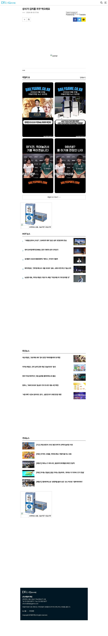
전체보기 (83, 78)
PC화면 (31, 611)
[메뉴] (105, 2)
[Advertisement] (54, 37)
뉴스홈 (24, 611)
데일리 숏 (26, 77)
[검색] (101, 2)
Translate (82, 15)
